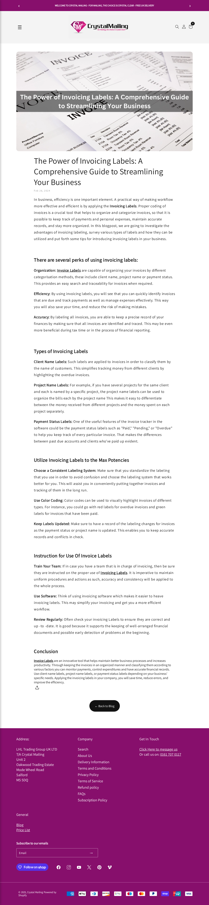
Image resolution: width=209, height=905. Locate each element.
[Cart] (191, 27)
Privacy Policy (88, 774)
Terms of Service (90, 781)
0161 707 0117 (170, 754)
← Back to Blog (105, 706)
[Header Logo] (99, 37)
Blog (19, 824)
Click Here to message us (158, 749)
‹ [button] (19, 5)
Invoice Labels (69, 270)
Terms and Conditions (94, 768)
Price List (23, 830)
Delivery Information (93, 762)
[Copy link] (37, 688)
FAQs (81, 793)
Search (83, 749)
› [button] (190, 5)
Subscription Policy (92, 800)
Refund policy (88, 787)
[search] (177, 27)
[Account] (184, 27)
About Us (85, 755)
